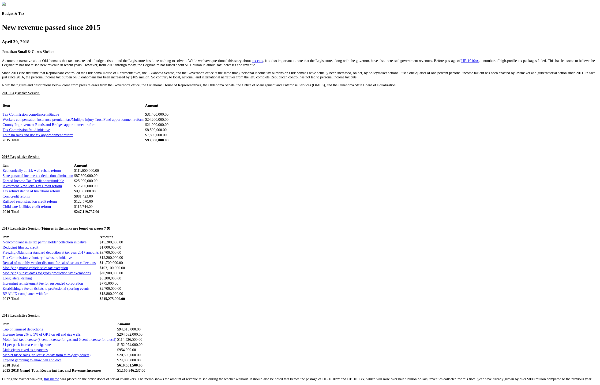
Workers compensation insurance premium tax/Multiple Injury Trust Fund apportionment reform (73, 119)
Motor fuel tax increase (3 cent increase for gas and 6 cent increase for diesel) (59, 339)
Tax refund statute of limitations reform (31, 191)
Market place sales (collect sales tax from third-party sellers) (46, 355)
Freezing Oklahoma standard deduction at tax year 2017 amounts (51, 252)
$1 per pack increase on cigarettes (27, 345)
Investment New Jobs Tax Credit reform (32, 186)
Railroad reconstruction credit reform (30, 201)
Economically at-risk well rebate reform (32, 170)
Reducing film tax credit (20, 247)
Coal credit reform (16, 196)
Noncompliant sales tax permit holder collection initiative (44, 242)
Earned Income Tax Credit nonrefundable (33, 181)
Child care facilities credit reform (27, 207)
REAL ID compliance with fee (25, 294)
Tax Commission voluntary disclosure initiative (37, 258)
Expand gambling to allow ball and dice (32, 360)
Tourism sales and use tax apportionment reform (38, 135)
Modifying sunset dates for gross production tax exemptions (47, 273)
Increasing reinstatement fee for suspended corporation (43, 283)
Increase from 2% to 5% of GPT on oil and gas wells (42, 334)
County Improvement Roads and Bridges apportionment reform (49, 125)
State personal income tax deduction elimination (38, 176)
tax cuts (257, 61)
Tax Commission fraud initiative (26, 130)
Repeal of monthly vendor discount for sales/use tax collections (49, 263)
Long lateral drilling (17, 278)
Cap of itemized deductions (23, 329)
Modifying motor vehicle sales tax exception (35, 268)
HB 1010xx (470, 61)
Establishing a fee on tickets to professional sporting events (46, 288)
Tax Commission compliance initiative (31, 114)
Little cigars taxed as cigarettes (25, 350)
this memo (51, 379)
